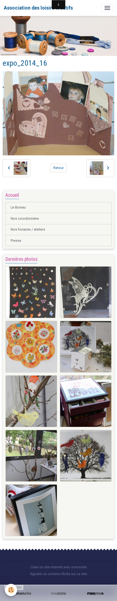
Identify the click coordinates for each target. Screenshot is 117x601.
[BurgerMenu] (107, 8)
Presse (16, 241)
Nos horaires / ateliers (28, 229)
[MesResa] (95, 593)
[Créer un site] (21, 593)
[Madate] (58, 593)
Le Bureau (18, 207)
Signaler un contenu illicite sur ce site (58, 574)
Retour (58, 168)
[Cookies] (11, 590)
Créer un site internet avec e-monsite (58, 567)
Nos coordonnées (25, 219)
